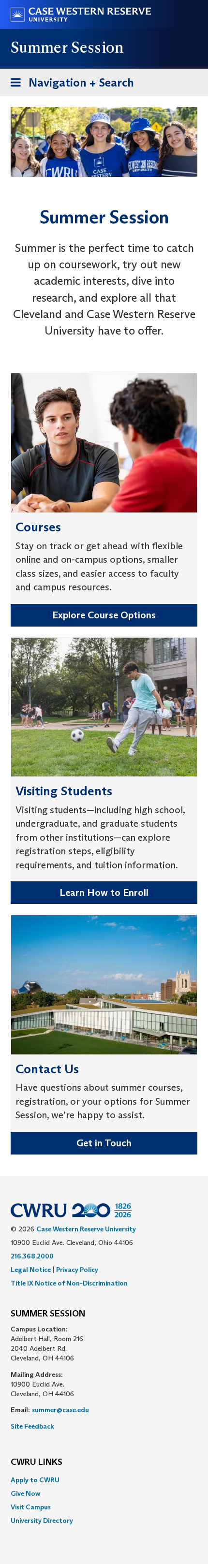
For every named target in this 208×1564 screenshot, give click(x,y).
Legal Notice (31, 1269)
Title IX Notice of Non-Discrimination (69, 1283)
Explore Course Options (104, 615)
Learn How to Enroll (104, 892)
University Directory (42, 1520)
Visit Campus (31, 1507)
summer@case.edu (60, 1409)
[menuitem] (104, 1480)
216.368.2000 (32, 1256)
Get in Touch (104, 1143)
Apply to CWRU (35, 1480)
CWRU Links (36, 1462)
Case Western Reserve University (86, 1229)
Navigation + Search (69, 85)
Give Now (25, 1493)
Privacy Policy (77, 1269)
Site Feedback (32, 1426)
